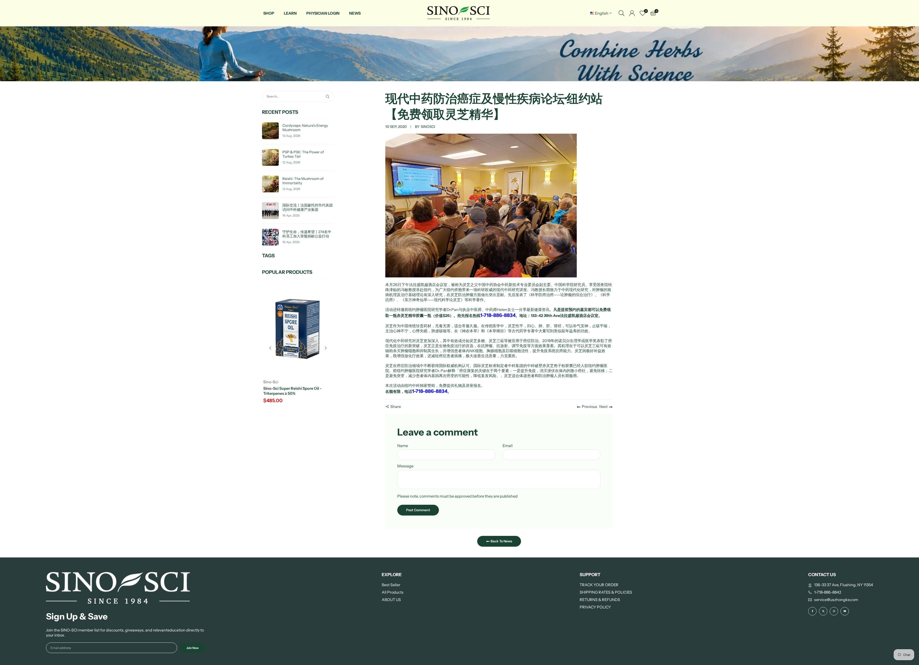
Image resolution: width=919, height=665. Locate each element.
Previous (589, 406)
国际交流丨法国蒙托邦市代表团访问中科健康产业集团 (307, 207)
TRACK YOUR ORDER (599, 584)
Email (508, 445)
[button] (325, 348)
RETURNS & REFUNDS (600, 599)
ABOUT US (391, 599)
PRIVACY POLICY (595, 607)
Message (405, 466)
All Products (392, 592)
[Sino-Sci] (458, 13)
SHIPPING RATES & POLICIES (606, 592)
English (601, 13)
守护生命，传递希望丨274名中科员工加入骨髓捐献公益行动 (306, 234)
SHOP (268, 13)
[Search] (621, 13)
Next (603, 406)
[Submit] (329, 96)
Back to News (501, 541)
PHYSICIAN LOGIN (323, 13)
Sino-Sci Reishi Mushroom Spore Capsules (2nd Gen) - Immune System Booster (297, 393)
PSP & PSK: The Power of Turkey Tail (303, 154)
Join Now (192, 648)
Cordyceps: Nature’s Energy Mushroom (305, 128)
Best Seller (391, 584)
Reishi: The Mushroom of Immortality (303, 181)
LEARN (290, 13)
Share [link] (395, 406)
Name (402, 445)
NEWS (355, 13)
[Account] (632, 13)
